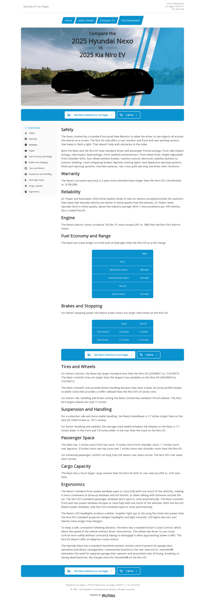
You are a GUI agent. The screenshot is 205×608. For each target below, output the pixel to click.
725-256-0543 (177, 9)
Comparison (34, 128)
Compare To (107, 20)
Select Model (86, 20)
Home (69, 20)
